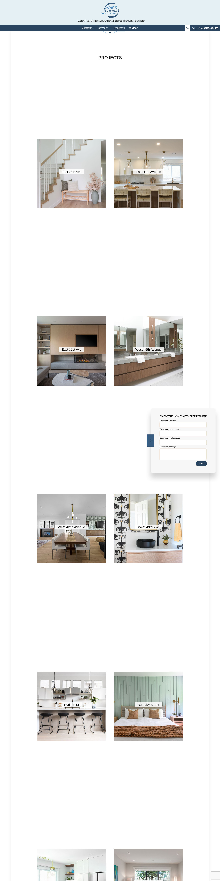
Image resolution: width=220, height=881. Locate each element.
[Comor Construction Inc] (110, 10)
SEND (201, 464)
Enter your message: (168, 447)
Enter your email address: (170, 438)
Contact (133, 28)
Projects (119, 28)
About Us (87, 28)
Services (103, 28)
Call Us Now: (204, 28)
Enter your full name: (168, 420)
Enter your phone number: (170, 429)
